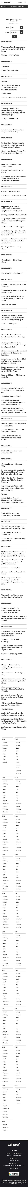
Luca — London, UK (9, 323)
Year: (7, 27)
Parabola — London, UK (10, 567)
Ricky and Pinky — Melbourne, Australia (13, 376)
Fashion (4, 494)
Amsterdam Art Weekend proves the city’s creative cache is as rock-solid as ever (13, 633)
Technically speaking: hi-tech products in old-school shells (12, 596)
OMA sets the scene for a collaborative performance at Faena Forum (11, 666)
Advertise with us (14, 1163)
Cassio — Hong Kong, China (12, 653)
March (5, 748)
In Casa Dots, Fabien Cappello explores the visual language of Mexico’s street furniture (12, 145)
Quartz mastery (7, 709)
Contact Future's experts (14, 1153)
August (5, 762)
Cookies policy (14, 1161)
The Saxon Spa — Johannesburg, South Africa (13, 539)
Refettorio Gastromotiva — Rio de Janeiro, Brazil (14, 291)
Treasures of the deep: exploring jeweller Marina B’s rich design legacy (13, 49)
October (18, 768)
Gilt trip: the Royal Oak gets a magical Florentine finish (12, 704)
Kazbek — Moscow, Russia (11, 396)
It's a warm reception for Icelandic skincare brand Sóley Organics (12, 689)
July (4, 759)
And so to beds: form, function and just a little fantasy (12, 130)
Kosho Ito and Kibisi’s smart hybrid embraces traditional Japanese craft (12, 647)
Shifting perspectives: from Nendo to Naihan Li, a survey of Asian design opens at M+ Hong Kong (13, 553)
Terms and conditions (14, 1156)
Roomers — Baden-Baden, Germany (11, 640)
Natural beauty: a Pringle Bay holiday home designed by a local (13, 527)
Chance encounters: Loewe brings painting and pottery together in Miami (13, 680)
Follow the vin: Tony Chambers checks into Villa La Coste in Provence (12, 480)
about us (14, 1151)
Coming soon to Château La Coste (14, 214)
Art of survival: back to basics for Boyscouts (13, 285)
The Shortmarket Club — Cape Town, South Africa (12, 430)
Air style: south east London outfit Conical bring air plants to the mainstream (13, 240)
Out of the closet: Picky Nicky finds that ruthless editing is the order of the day (12, 488)
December (18, 773)
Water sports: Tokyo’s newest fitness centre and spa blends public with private (12, 561)
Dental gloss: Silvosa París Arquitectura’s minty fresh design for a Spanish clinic (13, 344)
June (4, 756)
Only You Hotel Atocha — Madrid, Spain (11, 165)
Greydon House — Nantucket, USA (12, 465)
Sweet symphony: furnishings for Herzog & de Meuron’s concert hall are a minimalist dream (13, 472)
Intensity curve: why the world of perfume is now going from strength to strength (13, 361)
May (4, 754)
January (5, 742)
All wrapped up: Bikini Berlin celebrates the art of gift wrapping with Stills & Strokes (13, 721)
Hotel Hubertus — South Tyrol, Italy (12, 673)
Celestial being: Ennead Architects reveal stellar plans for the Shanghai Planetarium (13, 402)
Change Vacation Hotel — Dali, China (12, 171)
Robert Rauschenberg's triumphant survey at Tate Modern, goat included (11, 610)
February (5, 745)
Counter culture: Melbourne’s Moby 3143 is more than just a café (12, 390)
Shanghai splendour (8, 304)
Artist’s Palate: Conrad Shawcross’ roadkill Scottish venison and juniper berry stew (12, 500)
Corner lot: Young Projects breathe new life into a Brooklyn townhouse (13, 336)
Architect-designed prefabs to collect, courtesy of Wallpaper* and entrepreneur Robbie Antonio (13, 410)
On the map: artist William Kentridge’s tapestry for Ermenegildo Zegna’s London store (12, 580)
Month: (7, 32)
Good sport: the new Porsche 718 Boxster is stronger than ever (13, 152)
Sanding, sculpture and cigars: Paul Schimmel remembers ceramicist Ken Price (12, 369)
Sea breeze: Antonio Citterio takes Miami (13, 728)
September (18, 765)
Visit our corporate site (18, 1181)
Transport (5, 66)
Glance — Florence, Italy (10, 191)
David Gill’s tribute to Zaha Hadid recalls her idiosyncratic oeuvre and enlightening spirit (12, 317)
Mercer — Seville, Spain (10, 55)
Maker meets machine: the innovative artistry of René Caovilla (11, 437)
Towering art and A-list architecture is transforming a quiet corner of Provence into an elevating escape (13, 111)
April (4, 751)
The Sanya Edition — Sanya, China (11, 247)
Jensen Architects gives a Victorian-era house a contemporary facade (10, 87)
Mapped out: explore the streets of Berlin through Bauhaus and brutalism (14, 353)
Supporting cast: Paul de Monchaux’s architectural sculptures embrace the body (11, 208)
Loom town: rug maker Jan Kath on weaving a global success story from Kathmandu (13, 232)
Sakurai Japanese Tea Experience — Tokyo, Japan (13, 424)
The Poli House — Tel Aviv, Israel (13, 97)
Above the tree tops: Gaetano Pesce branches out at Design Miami (12, 697)
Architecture (6, 93)
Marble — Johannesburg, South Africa (13, 572)
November (18, 770)
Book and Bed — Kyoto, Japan (12, 226)
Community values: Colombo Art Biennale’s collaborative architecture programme (13, 178)
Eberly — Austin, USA (9, 118)
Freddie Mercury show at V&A (17, 6)
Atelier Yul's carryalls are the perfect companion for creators (12, 714)
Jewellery (4, 81)
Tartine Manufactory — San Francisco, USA (11, 451)
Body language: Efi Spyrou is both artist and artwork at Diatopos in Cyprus (13, 220)
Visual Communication (9, 70)
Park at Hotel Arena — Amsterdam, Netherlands (10, 514)
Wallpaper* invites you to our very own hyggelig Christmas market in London (14, 618)
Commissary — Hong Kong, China (11, 261)
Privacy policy (14, 1158)
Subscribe (20, 2)
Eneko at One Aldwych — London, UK (10, 533)
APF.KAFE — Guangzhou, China (13, 195)
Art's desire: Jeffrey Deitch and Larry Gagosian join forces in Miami (12, 298)
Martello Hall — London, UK (12, 273)
